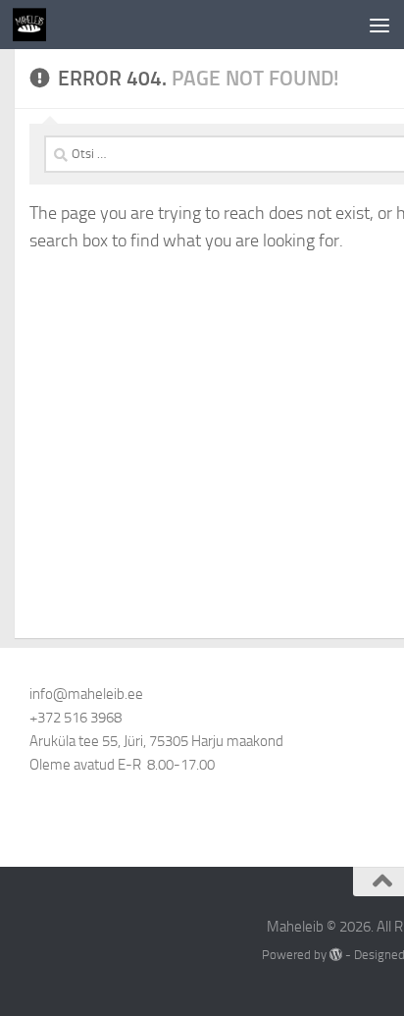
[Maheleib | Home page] (35, 24)
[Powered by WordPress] (335, 954)
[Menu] (379, 24)
